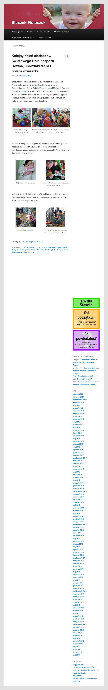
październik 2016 (80, 491)
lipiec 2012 (77, 632)
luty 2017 (76, 480)
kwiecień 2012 (78, 641)
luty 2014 (76, 580)
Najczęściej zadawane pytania (23, 37)
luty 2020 (76, 405)
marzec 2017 (78, 477)
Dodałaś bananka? (85, 376)
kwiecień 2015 (78, 541)
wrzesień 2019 (78, 410)
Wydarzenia (77, 675)
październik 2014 (80, 558)
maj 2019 (76, 422)
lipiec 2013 (77, 599)
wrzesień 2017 (78, 460)
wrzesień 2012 (78, 627)
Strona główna (17, 31)
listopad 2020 (78, 397)
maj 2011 (76, 655)
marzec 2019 (78, 424)
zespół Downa (17, 252)
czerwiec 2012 (78, 635)
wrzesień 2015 (78, 527)
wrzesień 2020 (78, 402)
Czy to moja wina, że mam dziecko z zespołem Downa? (85, 362)
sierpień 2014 (78, 563)
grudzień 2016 (78, 485)
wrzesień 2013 (78, 594)
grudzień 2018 (78, 430)
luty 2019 (76, 427)
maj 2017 (76, 472)
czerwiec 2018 (78, 435)
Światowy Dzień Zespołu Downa (57, 250)
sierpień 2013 (78, 596)
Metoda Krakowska (61, 31)
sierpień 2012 (78, 630)
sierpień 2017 (78, 463)
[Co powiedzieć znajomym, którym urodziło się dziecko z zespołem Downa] (86, 350)
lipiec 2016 (77, 499)
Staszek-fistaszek (37, 250)
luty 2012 (76, 646)
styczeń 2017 (78, 483)
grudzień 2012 (78, 619)
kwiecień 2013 (78, 607)
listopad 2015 (78, 521)
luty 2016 (76, 513)
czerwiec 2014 (78, 569)
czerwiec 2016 (78, 502)
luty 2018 (76, 447)
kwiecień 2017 (78, 474)
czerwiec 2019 (78, 419)
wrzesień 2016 (78, 494)
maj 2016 (76, 505)
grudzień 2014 (78, 552)
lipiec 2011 (77, 649)
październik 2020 (80, 399)
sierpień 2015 (78, 530)
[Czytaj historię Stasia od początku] (86, 328)
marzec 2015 (78, 544)
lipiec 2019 (77, 416)
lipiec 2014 (77, 566)
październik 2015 (80, 524)
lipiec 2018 (77, 433)
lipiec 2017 (77, 466)
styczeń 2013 (78, 616)
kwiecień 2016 (78, 508)
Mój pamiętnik (29, 247)
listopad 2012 (78, 621)
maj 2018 (76, 438)
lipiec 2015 (77, 532)
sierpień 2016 (78, 497)
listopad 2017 (78, 455)
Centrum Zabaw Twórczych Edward (54, 247)
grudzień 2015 (78, 519)
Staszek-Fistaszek (29, 22)
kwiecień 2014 (78, 574)
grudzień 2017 (78, 452)
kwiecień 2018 (78, 441)
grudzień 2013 (78, 585)
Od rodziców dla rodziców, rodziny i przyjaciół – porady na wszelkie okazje (86, 670)
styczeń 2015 (78, 549)
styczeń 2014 (78, 583)
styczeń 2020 (78, 408)
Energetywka (45, 88)
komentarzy (28, 252)
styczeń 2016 (78, 516)
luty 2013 (76, 613)
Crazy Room (16, 250)
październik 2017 (80, 458)
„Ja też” (24, 91)
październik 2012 (80, 624)
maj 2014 (76, 571)
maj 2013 (76, 605)
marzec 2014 (78, 577)
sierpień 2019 (78, 413)
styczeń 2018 (78, 449)
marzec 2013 (78, 610)
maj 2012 (76, 638)
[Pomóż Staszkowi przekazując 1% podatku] (86, 307)
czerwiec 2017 (78, 469)
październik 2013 (80, 591)
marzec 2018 (78, 444)
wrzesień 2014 (78, 560)
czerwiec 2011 (78, 652)
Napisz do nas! (45, 37)
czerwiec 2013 (78, 602)
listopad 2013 (78, 588)
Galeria (30, 31)
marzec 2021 (78, 394)
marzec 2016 (78, 510)
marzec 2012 (78, 643)
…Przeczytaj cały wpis (32, 241)
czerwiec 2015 (78, 535)
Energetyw (26, 250)
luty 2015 (76, 546)
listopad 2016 (78, 488)
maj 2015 (76, 538)
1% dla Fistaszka (43, 31)
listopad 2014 (78, 555)
